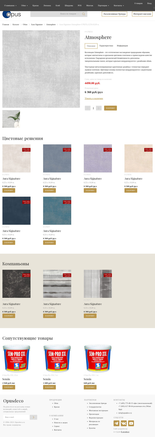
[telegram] (117, 423)
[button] (138, 3)
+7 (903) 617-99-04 (125, 406)
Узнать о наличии (94, 98)
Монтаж (89, 5)
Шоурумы (69, 5)
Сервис (57, 426)
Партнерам (103, 5)
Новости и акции (60, 423)
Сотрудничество (95, 407)
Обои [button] (23, 5)
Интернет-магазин (142, 14)
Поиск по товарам (68, 14)
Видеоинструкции (96, 418)
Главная (5, 24)
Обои (25, 24)
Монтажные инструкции (98, 410)
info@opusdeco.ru (125, 413)
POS (79, 5)
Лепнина (47, 5)
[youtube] (131, 423)
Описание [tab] (91, 46)
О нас (56, 419)
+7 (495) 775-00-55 (125, 403)
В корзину (110, 108)
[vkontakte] (124, 423)
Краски (36, 5)
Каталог (16, 24)
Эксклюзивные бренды (114, 14)
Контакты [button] (118, 5)
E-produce (125, 432)
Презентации (94, 414)
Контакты (57, 430)
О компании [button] (9, 5)
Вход (149, 3)
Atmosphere (51, 24)
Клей (58, 5)
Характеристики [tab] (106, 46)
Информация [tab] (122, 46)
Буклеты (92, 428)
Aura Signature (37, 24)
